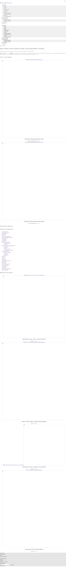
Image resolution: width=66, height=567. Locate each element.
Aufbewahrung (6, 9)
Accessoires (6, 10)
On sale (3, 258)
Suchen (11, 53)
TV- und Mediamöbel (7, 16)
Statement (5, 254)
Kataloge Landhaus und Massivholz (8, 245)
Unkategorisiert (4, 269)
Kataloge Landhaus (5, 17)
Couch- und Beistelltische (6, 237)
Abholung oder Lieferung (3, 561)
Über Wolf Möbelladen (3, 556)
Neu (2, 257)
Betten (3, 235)
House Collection (7, 252)
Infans (5, 247)
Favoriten (3, 239)
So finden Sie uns (2, 554)
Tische (5, 8)
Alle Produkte (4, 4)
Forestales (5, 246)
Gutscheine (1, 560)
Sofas (5, 26)
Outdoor (5, 15)
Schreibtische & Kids (7, 34)
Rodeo (5, 253)
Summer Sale (4, 23)
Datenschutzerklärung (3, 558)
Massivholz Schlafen (7, 19)
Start (0, 45)
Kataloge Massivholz (5, 18)
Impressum (1, 559)
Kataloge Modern (5, 251)
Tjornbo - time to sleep (7, 250)
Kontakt (1, 555)
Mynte (5, 244)
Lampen (5, 11)
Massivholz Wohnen (7, 41)
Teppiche (3, 266)
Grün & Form (6, 243)
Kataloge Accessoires (5, 242)
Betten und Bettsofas (7, 33)
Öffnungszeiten (2, 553)
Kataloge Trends (4, 22)
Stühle (5, 7)
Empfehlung (4, 238)
